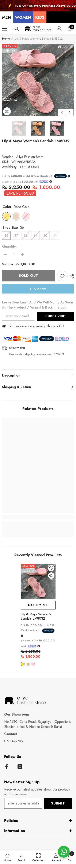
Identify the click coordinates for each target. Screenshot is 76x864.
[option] (38, 80)
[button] (62, 112)
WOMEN (23, 17)
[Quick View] (51, 575)
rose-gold (23, 664)
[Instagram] (20, 767)
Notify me (38, 605)
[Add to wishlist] (62, 276)
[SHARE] (71, 276)
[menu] (4, 28)
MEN (6, 17)
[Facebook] (6, 767)
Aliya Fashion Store (29, 156)
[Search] (16, 28)
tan (28, 664)
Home (6, 38)
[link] (38, 517)
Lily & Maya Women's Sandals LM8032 (36, 616)
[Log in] (59, 28)
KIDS (39, 17)
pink (33, 664)
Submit (58, 803)
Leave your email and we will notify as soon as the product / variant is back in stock (37, 305)
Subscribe (55, 316)
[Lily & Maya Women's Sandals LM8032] (38, 581)
